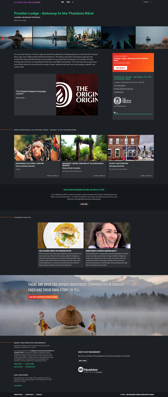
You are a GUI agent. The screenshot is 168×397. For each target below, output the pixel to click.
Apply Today (83, 361)
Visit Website (120, 68)
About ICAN (18, 367)
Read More (20, 98)
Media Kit (39, 394)
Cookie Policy (29, 394)
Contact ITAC (29, 364)
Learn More (84, 204)
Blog (68, 2)
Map (62, 2)
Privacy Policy (18, 394)
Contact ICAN (30, 367)
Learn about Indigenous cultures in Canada (43, 297)
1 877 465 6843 (119, 85)
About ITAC (18, 364)
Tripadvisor (99, 372)
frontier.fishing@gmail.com (123, 89)
